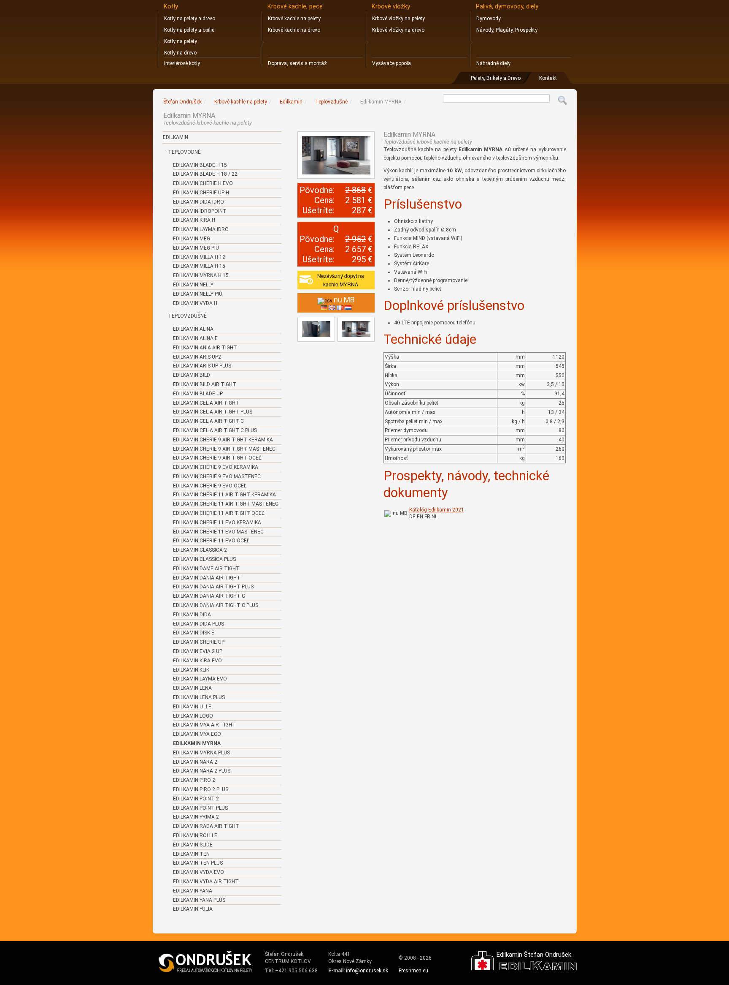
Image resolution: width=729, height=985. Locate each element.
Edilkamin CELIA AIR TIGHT (206, 403)
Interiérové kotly (182, 63)
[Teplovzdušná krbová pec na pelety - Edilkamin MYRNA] (336, 155)
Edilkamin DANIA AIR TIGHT (206, 578)
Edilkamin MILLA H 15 (199, 266)
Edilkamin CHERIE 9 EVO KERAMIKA (215, 467)
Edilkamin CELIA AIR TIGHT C (208, 421)
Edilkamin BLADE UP (198, 394)
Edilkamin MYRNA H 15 (201, 275)
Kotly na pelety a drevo (189, 19)
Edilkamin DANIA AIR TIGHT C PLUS (215, 605)
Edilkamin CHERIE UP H (201, 193)
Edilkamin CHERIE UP (198, 642)
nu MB (400, 513)
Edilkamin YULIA (193, 909)
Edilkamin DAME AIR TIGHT (206, 568)
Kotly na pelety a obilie (189, 30)
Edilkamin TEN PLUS (198, 863)
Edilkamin (175, 137)
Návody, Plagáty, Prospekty (506, 30)
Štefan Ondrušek (182, 102)
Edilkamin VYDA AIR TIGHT (206, 881)
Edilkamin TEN (191, 854)
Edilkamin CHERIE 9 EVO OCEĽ (210, 486)
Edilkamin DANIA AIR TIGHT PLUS (213, 587)
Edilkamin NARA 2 (195, 762)
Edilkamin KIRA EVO (197, 661)
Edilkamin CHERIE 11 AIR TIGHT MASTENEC (225, 504)
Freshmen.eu (413, 971)
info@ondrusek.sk (367, 971)
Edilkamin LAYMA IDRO (201, 229)
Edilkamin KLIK (191, 670)
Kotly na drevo (180, 53)
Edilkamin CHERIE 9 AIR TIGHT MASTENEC (224, 449)
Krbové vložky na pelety (398, 19)
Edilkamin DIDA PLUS (198, 624)
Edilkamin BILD (191, 375)
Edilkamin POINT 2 (196, 799)
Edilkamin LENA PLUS (199, 697)
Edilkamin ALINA (193, 329)
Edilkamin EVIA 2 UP (197, 651)
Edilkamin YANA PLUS (199, 900)
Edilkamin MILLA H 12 (199, 257)
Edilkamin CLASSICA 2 (200, 550)
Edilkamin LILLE (192, 707)
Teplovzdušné (187, 316)
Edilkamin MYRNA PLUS (201, 753)
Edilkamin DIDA (192, 615)
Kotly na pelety (180, 41)
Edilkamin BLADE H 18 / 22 (205, 174)
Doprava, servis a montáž (297, 63)
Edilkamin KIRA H (194, 220)
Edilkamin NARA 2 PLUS (201, 771)
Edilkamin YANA (192, 891)
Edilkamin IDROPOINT (200, 211)
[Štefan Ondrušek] (205, 961)
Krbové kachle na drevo (294, 30)
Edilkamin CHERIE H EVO (203, 183)
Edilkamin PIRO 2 (194, 780)
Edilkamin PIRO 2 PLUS (200, 789)
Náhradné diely (493, 63)
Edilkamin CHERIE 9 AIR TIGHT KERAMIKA (223, 440)
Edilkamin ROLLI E (195, 835)
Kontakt (548, 78)
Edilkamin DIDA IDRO (198, 202)
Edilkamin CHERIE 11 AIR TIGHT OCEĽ (219, 513)
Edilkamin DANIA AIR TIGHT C (209, 596)
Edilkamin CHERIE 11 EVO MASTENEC (218, 532)
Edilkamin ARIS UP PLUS (202, 366)
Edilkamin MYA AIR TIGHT (204, 725)
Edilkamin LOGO (193, 716)
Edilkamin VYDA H (195, 303)
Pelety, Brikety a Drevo (496, 78)
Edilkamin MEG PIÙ (196, 248)
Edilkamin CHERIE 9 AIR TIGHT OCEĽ (217, 458)
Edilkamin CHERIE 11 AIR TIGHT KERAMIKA (224, 495)
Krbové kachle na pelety (294, 19)
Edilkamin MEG (191, 239)
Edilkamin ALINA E (195, 338)
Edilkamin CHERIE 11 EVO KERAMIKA (217, 522)
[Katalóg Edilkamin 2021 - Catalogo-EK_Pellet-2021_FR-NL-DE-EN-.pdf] (387, 513)
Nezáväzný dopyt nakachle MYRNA (340, 280)
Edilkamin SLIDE (193, 845)
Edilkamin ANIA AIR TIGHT (205, 348)
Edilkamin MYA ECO (197, 734)
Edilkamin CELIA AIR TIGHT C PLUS (215, 430)
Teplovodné (184, 152)
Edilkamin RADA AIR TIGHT (206, 826)
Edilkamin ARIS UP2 (197, 357)
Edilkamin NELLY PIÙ (197, 294)
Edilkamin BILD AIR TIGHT (204, 384)
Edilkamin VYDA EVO (198, 872)
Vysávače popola (391, 63)
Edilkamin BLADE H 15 (200, 165)
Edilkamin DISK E (193, 633)
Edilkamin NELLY (193, 285)
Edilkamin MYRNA (197, 743)
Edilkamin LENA (192, 688)
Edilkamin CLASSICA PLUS (204, 559)
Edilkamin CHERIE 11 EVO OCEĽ (211, 541)
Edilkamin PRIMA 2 (196, 817)
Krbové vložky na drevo (398, 30)
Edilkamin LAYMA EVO (200, 679)
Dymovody (488, 19)
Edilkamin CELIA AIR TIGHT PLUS (212, 412)
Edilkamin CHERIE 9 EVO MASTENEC (217, 476)
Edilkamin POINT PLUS (200, 808)
